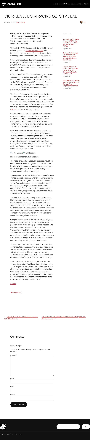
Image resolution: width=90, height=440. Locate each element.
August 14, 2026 (67, 88)
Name (12, 378)
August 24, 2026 (67, 48)
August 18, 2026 (67, 76)
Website (12, 394)
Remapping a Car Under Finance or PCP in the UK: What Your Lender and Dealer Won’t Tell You (71, 42)
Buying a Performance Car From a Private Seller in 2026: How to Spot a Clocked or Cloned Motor (70, 56)
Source (13, 283)
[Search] (86, 426)
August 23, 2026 (67, 62)
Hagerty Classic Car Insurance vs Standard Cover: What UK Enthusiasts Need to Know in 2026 (70, 70)
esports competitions (34, 50)
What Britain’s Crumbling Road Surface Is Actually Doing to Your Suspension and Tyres (71, 83)
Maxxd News (20, 22)
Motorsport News (16, 292)
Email (12, 386)
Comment (13, 355)
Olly (85, 22)
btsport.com (15, 109)
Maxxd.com (14, 4)
